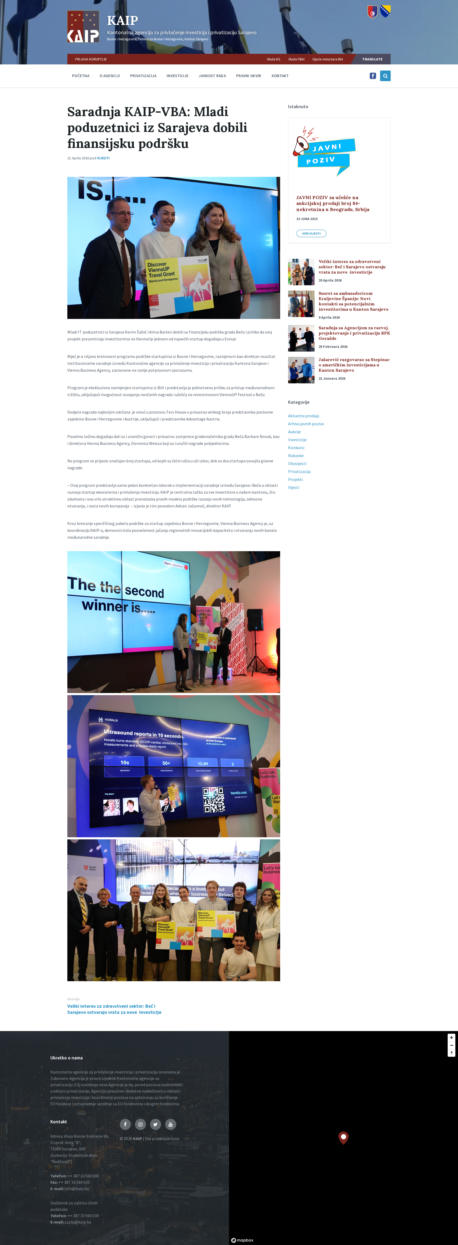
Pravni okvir (248, 75)
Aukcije (294, 431)
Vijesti (103, 158)
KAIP (122, 20)
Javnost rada (212, 75)
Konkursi (296, 447)
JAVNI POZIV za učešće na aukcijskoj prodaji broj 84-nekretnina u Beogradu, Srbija (332, 203)
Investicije (177, 75)
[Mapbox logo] (242, 1240)
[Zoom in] (451, 1037)
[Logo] (83, 40)
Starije (73, 999)
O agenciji (110, 75)
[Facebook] (373, 77)
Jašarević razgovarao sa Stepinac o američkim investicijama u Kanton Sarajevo (354, 365)
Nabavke (296, 455)
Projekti (295, 479)
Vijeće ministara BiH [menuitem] (327, 59)
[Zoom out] (451, 1045)
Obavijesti (297, 463)
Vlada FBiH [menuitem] (296, 59)
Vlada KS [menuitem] (273, 59)
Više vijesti (311, 233)
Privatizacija (143, 75)
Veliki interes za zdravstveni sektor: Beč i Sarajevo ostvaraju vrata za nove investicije (114, 1009)
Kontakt (280, 75)
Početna (80, 75)
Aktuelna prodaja (303, 415)
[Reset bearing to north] (451, 1053)
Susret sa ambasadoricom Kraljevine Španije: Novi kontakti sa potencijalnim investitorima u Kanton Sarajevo (354, 301)
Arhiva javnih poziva (306, 423)
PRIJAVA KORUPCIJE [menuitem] (91, 59)
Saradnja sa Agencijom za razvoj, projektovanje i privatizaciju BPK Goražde (354, 333)
